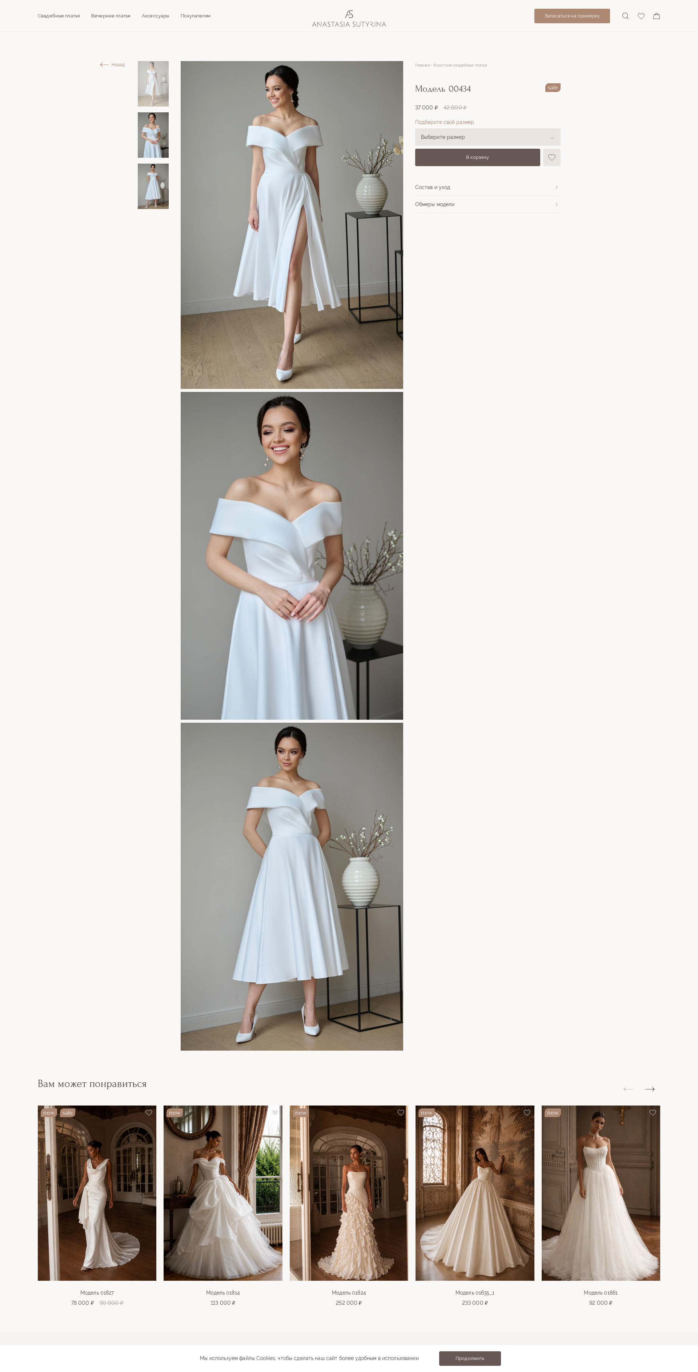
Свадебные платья (59, 16)
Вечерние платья (110, 16)
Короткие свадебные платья (460, 65)
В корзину (477, 157)
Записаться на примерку (572, 16)
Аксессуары (155, 16)
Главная (422, 65)
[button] (650, 1089)
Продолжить (470, 1358)
